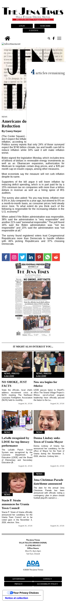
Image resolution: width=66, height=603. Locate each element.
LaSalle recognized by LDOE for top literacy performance (15, 441)
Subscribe (45, 26)
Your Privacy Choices (26, 592)
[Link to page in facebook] (6, 257)
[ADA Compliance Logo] (33, 567)
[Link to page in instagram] (14, 257)
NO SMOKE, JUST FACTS (14, 383)
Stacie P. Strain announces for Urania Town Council (15, 504)
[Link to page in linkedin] (31, 257)
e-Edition (33, 30)
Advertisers (18, 579)
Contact (47, 579)
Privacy (19, 584)
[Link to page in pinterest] (39, 257)
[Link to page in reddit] (56, 257)
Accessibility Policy (47, 584)
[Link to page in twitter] (22, 257)
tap (59, 38)
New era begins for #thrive (45, 383)
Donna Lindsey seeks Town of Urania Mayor (48, 439)
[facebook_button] (53, 38)
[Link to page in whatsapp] (47, 257)
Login (22, 26)
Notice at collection (16, 597)
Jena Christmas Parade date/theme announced (48, 481)
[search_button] (48, 38)
